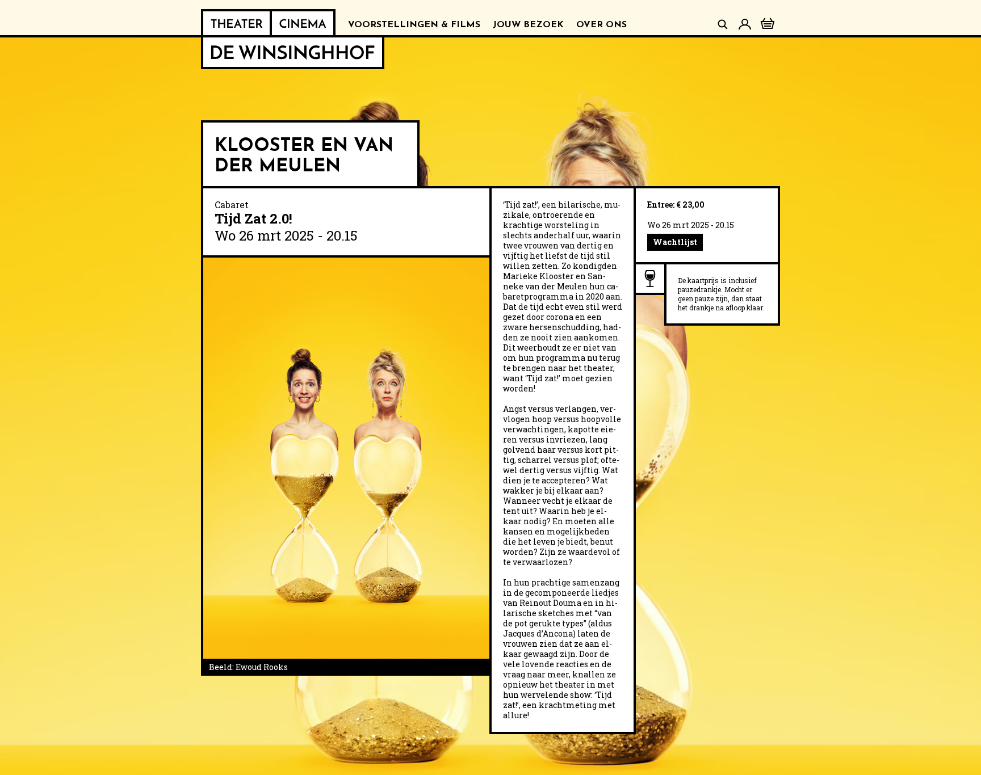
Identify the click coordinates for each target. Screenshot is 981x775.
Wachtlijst (675, 242)
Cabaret (232, 204)
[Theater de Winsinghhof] (236, 23)
